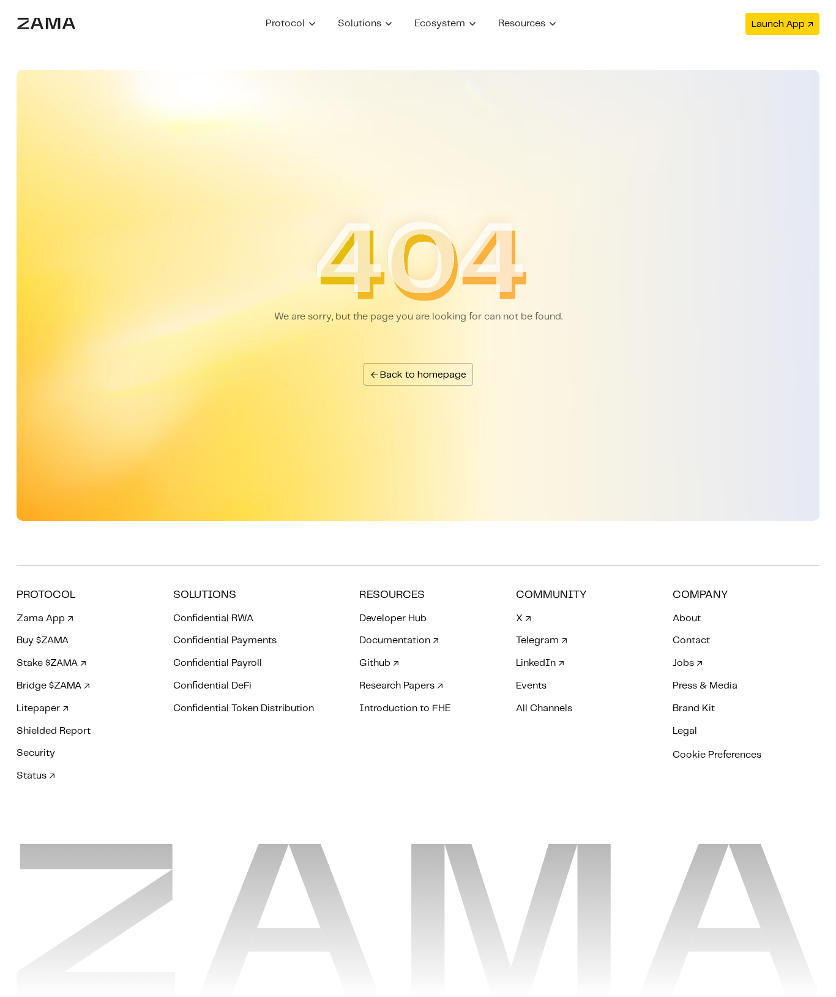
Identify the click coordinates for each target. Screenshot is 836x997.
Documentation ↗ (399, 640)
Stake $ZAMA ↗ (51, 663)
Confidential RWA (213, 618)
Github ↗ (379, 663)
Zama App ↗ (45, 618)
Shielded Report (54, 731)
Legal (685, 731)
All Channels (544, 708)
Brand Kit (694, 708)
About (687, 618)
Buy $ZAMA (43, 640)
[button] (291, 24)
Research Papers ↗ (401, 685)
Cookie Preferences (717, 755)
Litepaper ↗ (43, 708)
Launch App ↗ (782, 24)
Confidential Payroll (217, 663)
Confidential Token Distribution (243, 708)
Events (531, 685)
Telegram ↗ (541, 640)
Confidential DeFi (212, 685)
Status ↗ (36, 775)
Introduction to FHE (405, 708)
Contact (691, 640)
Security (36, 753)
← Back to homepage (418, 374)
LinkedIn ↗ (540, 663)
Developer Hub (393, 618)
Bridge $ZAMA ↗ (53, 685)
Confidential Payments (225, 640)
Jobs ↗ (688, 663)
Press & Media (705, 685)
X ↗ (523, 618)
